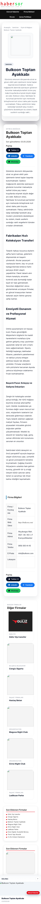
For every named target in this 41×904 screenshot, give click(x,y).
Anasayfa (7, 27)
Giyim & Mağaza (26, 27)
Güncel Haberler (12, 12)
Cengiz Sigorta (13, 817)
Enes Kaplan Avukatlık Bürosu (18, 832)
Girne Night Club (14, 827)
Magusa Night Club (14, 824)
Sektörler (15, 27)
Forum (12, 17)
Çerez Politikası (25, 17)
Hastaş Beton (12, 819)
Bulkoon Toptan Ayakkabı (16, 822)
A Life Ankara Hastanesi (16, 837)
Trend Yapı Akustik (14, 834)
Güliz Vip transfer (14, 814)
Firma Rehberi (29, 12)
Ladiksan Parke (13, 829)
